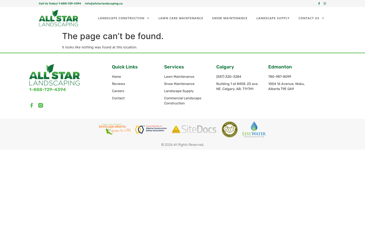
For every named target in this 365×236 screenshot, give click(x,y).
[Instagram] (324, 3)
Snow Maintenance (230, 18)
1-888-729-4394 (47, 89)
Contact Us (308, 18)
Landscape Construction (121, 18)
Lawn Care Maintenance (180, 18)
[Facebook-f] (319, 3)
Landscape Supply (273, 18)
